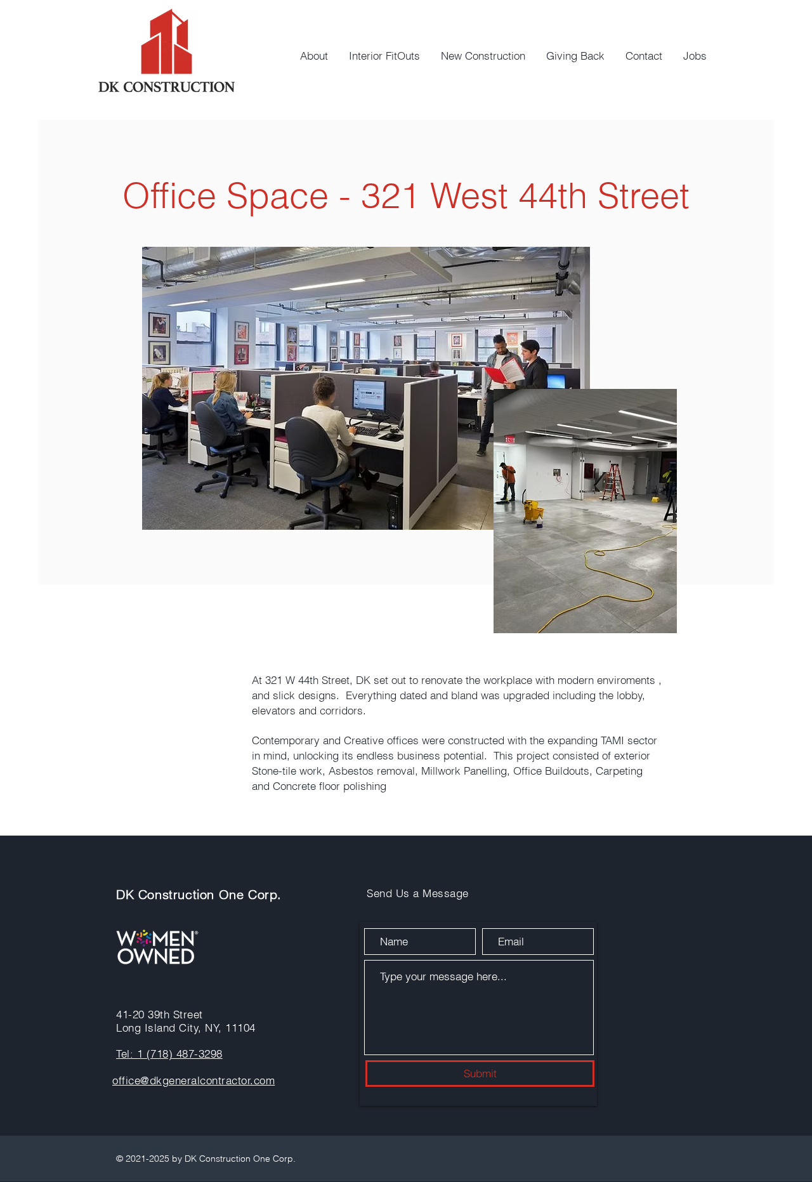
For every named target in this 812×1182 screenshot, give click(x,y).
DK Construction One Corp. (199, 894)
